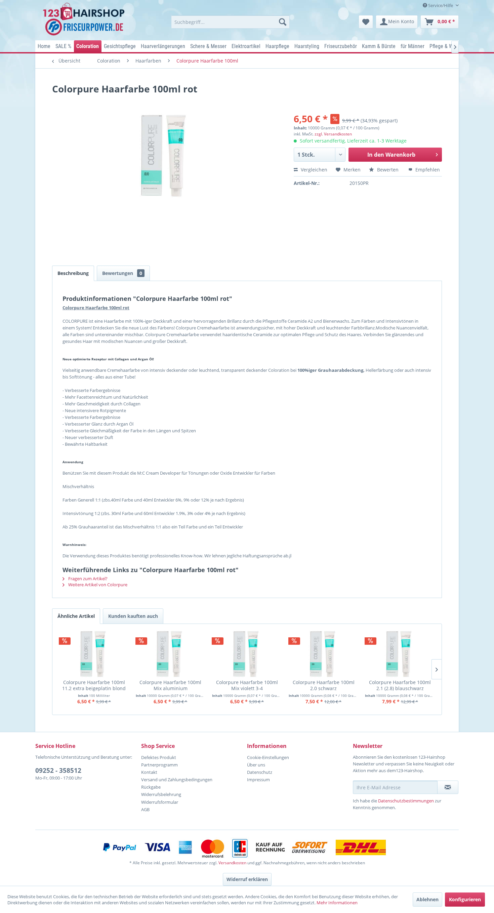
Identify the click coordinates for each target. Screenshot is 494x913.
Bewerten (388, 169)
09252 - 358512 (58, 770)
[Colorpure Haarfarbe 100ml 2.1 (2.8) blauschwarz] (400, 654)
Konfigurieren (465, 899)
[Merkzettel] (366, 22)
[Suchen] (283, 22)
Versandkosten (232, 863)
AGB (145, 809)
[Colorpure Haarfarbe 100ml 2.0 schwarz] (324, 654)
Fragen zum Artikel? (87, 578)
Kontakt (149, 772)
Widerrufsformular (159, 802)
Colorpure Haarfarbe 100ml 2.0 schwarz (324, 685)
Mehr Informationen (337, 903)
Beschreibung (73, 273)
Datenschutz (259, 772)
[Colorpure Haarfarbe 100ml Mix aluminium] (171, 654)
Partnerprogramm (159, 765)
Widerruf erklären (247, 879)
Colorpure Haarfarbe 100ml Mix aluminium (170, 685)
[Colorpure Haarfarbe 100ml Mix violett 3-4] (247, 654)
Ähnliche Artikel (76, 616)
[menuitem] (230, 22)
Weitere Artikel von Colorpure (97, 585)
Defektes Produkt (158, 757)
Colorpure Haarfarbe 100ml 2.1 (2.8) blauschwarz (400, 685)
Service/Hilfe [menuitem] (440, 5)
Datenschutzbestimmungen (406, 801)
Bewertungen (122, 273)
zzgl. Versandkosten (333, 134)
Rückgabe (151, 787)
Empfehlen (427, 169)
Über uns (256, 765)
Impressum (258, 780)
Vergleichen (313, 169)
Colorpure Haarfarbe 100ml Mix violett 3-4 (247, 685)
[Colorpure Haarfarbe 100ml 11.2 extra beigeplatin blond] (94, 654)
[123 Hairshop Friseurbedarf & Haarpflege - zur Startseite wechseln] (85, 19)
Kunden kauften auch (133, 616)
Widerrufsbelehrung (161, 794)
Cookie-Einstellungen (268, 757)
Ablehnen (427, 899)
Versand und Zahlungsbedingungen (176, 780)
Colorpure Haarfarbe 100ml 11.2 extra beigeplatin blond (94, 685)
